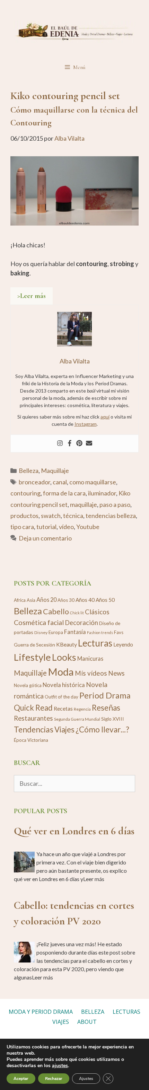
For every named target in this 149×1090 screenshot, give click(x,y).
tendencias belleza (111, 515)
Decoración (81, 622)
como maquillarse (92, 482)
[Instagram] (60, 443)
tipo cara (22, 526)
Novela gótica (28, 685)
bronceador (34, 482)
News (116, 673)
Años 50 (105, 600)
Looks (64, 657)
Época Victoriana (31, 740)
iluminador (102, 493)
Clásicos (97, 612)
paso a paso (114, 504)
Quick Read (33, 707)
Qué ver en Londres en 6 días (74, 831)
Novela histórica (64, 684)
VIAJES (60, 1022)
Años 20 (46, 599)
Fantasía (75, 631)
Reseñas (106, 707)
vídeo (66, 526)
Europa (56, 632)
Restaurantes (33, 718)
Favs (118, 632)
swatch (51, 515)
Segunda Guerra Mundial (77, 719)
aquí (104, 417)
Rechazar (53, 1078)
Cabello (56, 611)
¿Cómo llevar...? (102, 729)
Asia (31, 600)
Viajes (64, 729)
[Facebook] (70, 443)
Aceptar (21, 1078)
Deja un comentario (45, 538)
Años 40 (85, 600)
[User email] (89, 443)
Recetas (63, 708)
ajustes (60, 1066)
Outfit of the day (61, 697)
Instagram (85, 424)
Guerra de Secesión (34, 645)
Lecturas (95, 643)
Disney (40, 632)
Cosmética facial (39, 622)
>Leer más (31, 296)
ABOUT (87, 1022)
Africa (20, 600)
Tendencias (33, 729)
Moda (61, 672)
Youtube (87, 526)
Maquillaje (55, 470)
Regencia (82, 709)
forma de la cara (64, 493)
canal (60, 482)
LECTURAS (126, 1012)
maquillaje (83, 504)
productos (24, 515)
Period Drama (105, 695)
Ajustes (86, 1078)
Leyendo (123, 644)
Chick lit (77, 612)
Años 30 (66, 600)
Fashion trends (100, 632)
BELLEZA (92, 1012)
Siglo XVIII (112, 719)
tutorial (46, 526)
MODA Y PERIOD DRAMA (41, 1012)
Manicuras (90, 658)
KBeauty (66, 644)
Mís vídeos (91, 673)
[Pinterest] (79, 443)
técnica (73, 515)
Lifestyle (32, 657)
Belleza (28, 470)
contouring (25, 493)
